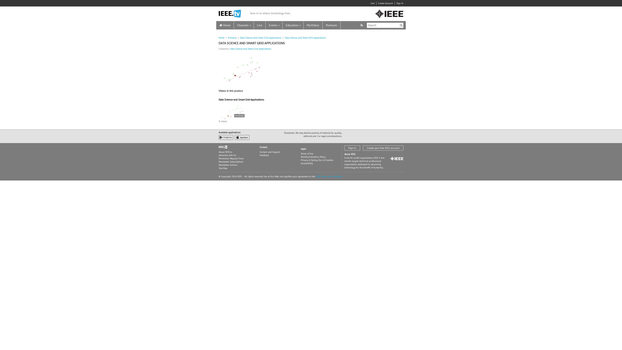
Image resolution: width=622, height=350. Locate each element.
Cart (373, 3)
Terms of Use (307, 153)
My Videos (313, 25)
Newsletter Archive (228, 164)
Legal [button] (303, 148)
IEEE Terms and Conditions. (329, 176)
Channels (243, 25)
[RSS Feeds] (362, 25)
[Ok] (401, 25)
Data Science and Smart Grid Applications (250, 48)
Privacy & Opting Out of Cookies (317, 160)
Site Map (223, 168)
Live (259, 25)
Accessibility (307, 163)
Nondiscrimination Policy (313, 156)
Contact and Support (270, 152)
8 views (223, 121)
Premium (331, 25)
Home (226, 25)
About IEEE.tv (225, 152)
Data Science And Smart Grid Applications (260, 37)
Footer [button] (222, 147)
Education (292, 25)
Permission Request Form (231, 158)
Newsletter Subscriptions (231, 161)
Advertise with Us (227, 155)
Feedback (264, 155)
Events (273, 25)
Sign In (399, 3)
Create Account (385, 3)
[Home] (230, 14)
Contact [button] (263, 147)
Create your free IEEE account (383, 148)
